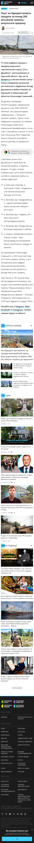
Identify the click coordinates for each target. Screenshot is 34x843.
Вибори (4, 738)
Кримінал (4, 732)
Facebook (5, 310)
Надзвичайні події (25, 738)
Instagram (18, 310)
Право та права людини (7, 752)
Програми (5, 795)
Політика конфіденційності (8, 790)
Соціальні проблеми (22, 764)
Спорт (3, 768)
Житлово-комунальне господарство (6, 746)
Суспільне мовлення (5, 785)
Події (3, 728)
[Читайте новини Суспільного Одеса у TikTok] (25, 813)
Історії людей (23, 757)
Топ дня (21, 772)
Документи (22, 789)
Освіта (20, 735)
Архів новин (22, 781)
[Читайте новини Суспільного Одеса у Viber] (13, 813)
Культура (21, 732)
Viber (27, 306)
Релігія (20, 760)
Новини (4, 717)
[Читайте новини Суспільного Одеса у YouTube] (10, 813)
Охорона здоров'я (25, 741)
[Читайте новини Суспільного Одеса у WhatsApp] (21, 813)
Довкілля (4, 741)
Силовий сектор (7, 757)
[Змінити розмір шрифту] (32, 33)
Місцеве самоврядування (24, 752)
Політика (4, 760)
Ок (17, 839)
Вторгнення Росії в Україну (25, 718)
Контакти (5, 781)
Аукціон (4, 8)
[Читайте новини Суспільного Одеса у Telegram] (17, 813)
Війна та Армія (23, 768)
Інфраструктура (14, 8)
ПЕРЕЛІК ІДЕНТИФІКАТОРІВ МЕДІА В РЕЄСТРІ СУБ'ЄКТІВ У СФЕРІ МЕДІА (24, 798)
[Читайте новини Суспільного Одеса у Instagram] (6, 813)
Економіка (5, 735)
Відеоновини (6, 772)
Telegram (19, 306)
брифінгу (5, 79)
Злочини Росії (6, 763)
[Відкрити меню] (32, 2)
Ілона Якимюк (10, 28)
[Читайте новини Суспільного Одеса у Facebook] (2, 813)
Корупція (21, 728)
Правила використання (23, 785)
